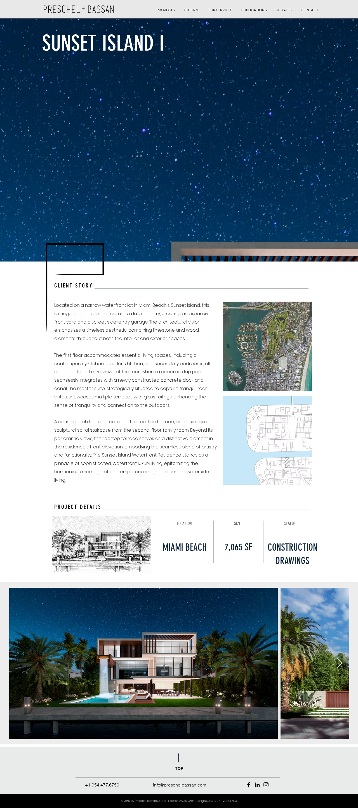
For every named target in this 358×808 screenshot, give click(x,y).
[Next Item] (339, 663)
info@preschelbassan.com (179, 785)
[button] (165, 7)
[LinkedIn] (257, 784)
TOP (179, 768)
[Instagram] (266, 784)
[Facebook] (248, 784)
